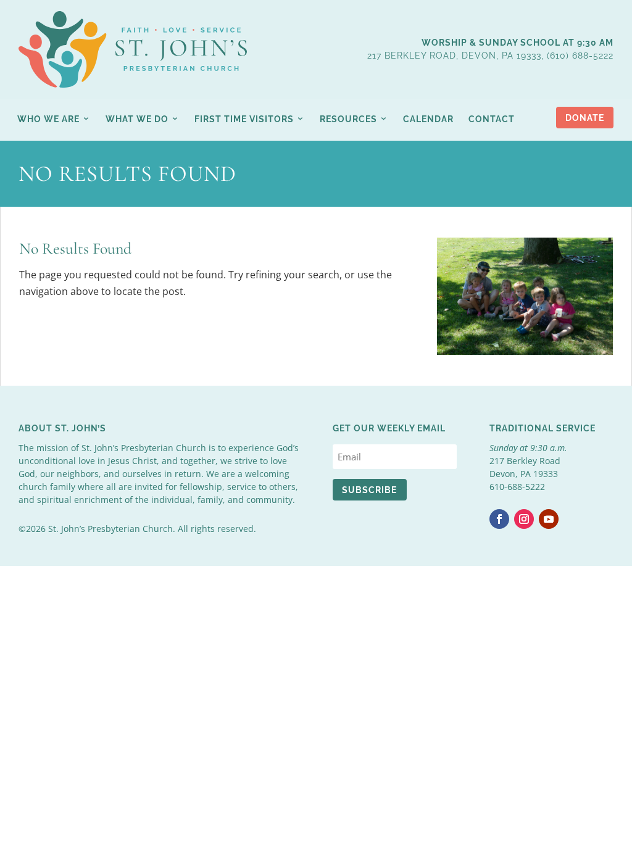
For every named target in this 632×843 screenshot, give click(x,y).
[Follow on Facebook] (499, 519)
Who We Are (48, 119)
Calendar (428, 119)
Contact (491, 119)
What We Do (137, 119)
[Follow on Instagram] (524, 519)
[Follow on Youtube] (549, 519)
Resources (348, 119)
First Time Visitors (244, 119)
